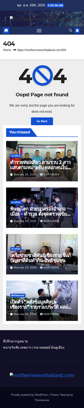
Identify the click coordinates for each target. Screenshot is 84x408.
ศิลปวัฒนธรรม (17, 295)
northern (51, 174)
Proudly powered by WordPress (30, 394)
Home (7, 50)
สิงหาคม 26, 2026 (25, 174)
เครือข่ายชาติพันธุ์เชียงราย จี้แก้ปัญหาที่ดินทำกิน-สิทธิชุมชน (40, 257)
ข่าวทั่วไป (15, 156)
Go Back (42, 121)
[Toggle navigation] (39, 30)
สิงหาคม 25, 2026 (25, 221)
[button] (70, 30)
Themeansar (41, 400)
